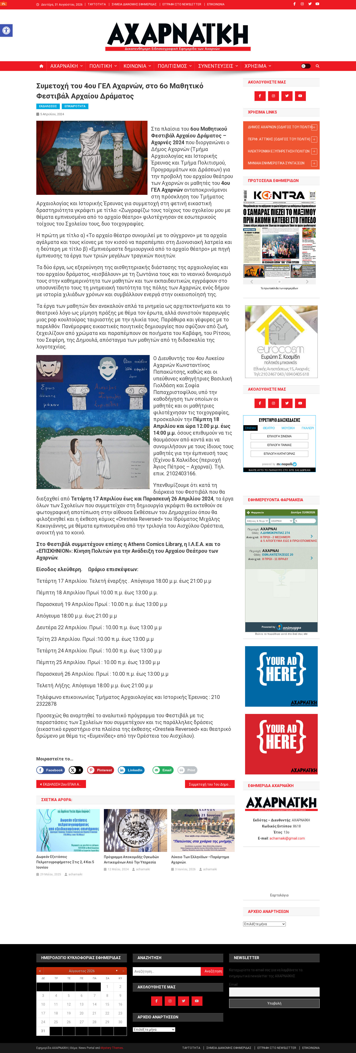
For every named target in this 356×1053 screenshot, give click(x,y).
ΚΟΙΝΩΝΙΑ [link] (135, 66)
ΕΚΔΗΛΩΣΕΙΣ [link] (48, 106)
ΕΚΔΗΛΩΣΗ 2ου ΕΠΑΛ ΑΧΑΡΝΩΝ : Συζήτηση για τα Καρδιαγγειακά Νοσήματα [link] (64, 784)
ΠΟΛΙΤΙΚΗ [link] (100, 66)
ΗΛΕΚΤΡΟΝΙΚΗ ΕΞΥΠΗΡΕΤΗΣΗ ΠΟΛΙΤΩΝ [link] (279, 151)
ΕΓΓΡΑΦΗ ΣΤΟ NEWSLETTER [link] (182, 4)
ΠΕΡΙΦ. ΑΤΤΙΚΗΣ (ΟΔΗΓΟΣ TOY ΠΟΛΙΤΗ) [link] (279, 139)
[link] (6, 30)
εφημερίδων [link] (291, 288)
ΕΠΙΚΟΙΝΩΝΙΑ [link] (215, 4)
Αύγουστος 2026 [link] (82, 971)
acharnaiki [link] (75, 874)
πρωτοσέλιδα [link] (271, 288)
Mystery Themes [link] (112, 1048)
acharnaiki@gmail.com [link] (287, 838)
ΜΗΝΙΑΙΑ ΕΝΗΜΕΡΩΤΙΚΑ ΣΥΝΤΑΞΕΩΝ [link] (276, 163)
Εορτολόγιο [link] (279, 895)
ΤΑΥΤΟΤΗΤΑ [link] (97, 4)
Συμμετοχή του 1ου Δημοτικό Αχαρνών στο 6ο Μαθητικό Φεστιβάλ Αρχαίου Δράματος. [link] (212, 784)
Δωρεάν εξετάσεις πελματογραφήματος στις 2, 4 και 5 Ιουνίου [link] (65, 862)
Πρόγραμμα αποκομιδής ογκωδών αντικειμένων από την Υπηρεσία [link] (131, 859)
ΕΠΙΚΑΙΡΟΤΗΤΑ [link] (75, 106)
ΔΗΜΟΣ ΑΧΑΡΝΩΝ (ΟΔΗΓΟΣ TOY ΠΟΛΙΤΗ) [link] (280, 127)
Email (233, 984)
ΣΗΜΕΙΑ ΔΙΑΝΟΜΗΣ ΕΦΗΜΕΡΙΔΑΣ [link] (134, 4)
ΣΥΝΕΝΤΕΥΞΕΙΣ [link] (215, 66)
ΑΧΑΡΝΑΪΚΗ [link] (64, 66)
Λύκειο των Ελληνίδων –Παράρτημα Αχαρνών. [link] (200, 859)
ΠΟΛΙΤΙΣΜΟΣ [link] (172, 66)
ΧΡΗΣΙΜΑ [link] (255, 66)
